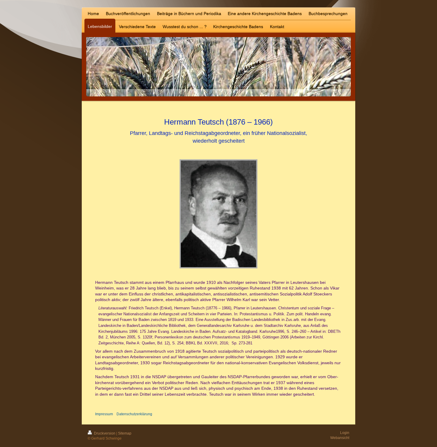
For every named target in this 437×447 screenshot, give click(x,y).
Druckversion (104, 433)
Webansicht (339, 438)
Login (344, 433)
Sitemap (124, 433)
